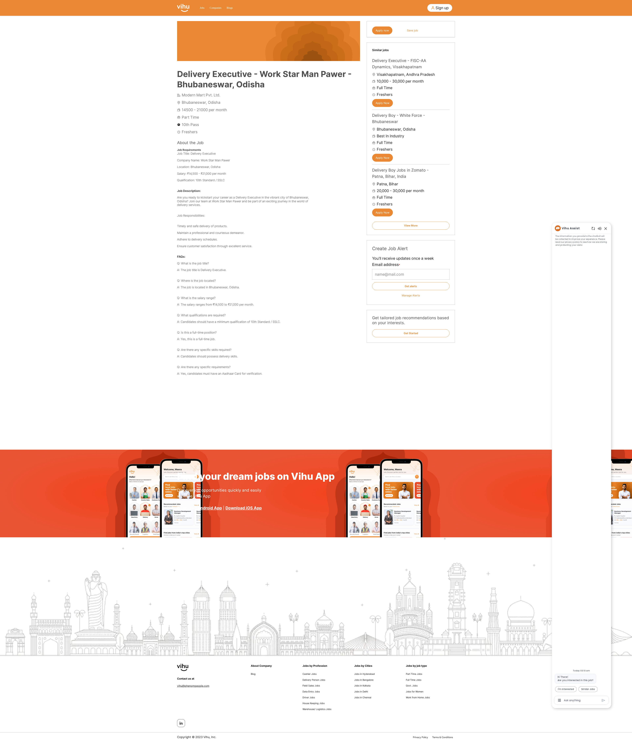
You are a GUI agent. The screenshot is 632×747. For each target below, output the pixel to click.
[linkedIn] (181, 723)
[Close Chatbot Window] (606, 228)
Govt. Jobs (412, 685)
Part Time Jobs (414, 673)
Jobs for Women (414, 691)
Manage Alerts (411, 295)
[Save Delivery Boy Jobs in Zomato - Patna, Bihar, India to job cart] (446, 169)
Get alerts (411, 286)
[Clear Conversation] (593, 228)
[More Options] (559, 700)
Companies (215, 7)
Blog (253, 673)
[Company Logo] (183, 7)
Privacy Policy (420, 737)
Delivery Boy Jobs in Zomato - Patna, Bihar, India (400, 173)
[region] (581, 464)
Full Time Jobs (413, 679)
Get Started (411, 333)
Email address (385, 264)
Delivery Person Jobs (314, 679)
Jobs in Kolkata (362, 685)
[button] (439, 8)
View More (411, 225)
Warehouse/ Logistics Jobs (317, 709)
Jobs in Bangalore (363, 679)
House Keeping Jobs (314, 703)
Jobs (202, 7)
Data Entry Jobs (311, 691)
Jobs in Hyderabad (364, 673)
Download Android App (199, 508)
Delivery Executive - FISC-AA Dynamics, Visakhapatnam (399, 63)
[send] (603, 700)
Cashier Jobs (309, 673)
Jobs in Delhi (361, 691)
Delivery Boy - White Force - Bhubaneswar (398, 118)
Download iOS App (243, 508)
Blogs (230, 7)
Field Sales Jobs (311, 685)
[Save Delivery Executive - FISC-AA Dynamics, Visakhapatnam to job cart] (446, 60)
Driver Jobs (309, 697)
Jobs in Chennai (362, 697)
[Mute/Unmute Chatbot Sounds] (599, 228)
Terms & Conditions (442, 737)
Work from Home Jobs (418, 697)
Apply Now (382, 103)
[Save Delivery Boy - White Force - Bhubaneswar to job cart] (446, 115)
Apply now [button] (382, 30)
